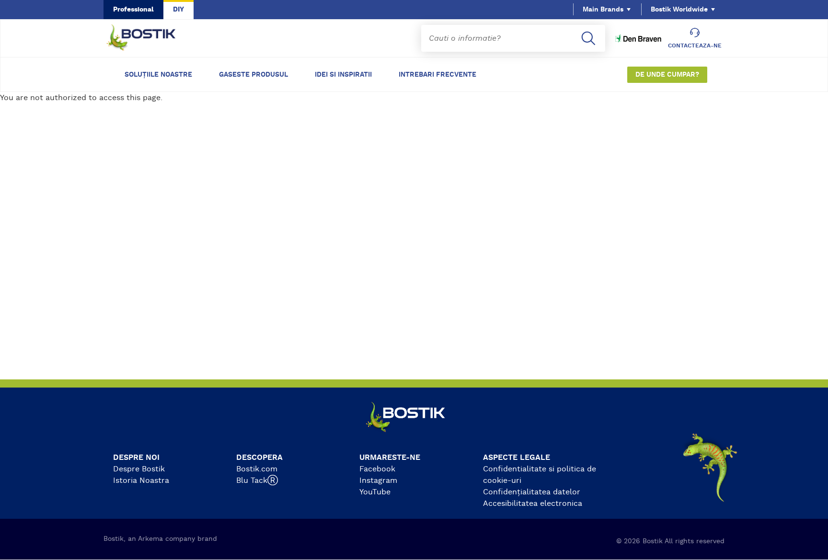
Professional (133, 9)
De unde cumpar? (667, 74)
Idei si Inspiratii (343, 74)
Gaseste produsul (253, 74)
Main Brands (603, 9)
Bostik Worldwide (679, 9)
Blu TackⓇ (257, 480)
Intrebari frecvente (437, 74)
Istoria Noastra (141, 480)
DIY (178, 9)
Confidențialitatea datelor (531, 492)
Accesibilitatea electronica (532, 503)
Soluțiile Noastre (158, 74)
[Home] (149, 38)
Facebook (377, 469)
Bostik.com (256, 469)
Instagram (378, 480)
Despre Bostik (139, 469)
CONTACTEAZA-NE (695, 45)
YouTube (375, 492)
